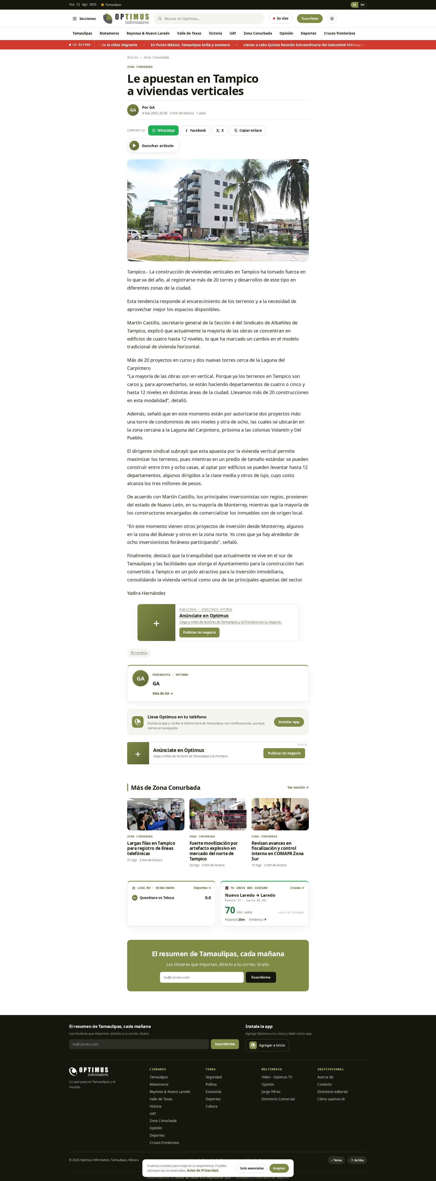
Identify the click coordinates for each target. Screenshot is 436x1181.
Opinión (286, 33)
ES (354, 5)
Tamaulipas (82, 33)
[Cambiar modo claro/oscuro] (332, 18)
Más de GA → (163, 693)
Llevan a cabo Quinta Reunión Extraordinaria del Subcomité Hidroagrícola (253, 45)
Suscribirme (260, 977)
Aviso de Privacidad (202, 1170)
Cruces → (297, 888)
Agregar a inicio (272, 1045)
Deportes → (202, 888)
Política (211, 1084)
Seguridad (214, 1077)
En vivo (282, 18)
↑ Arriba (357, 1160)
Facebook (198, 130)
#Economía (139, 653)
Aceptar (279, 1168)
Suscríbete (310, 18)
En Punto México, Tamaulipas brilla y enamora (137, 45)
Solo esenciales (252, 1168)
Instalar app (289, 722)
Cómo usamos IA (331, 1099)
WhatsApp (166, 130)
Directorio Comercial (278, 1099)
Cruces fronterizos (339, 33)
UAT (233, 33)
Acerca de (325, 1077)
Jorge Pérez (271, 1091)
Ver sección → (298, 787)
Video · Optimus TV (277, 1077)
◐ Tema (336, 1160)
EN (362, 5)
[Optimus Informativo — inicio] (126, 19)
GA (152, 107)
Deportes (308, 33)
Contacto (324, 1084)
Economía (213, 1091)
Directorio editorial (332, 1091)
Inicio (132, 58)
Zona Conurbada (258, 33)
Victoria (215, 33)
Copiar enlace (250, 130)
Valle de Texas (189, 33)
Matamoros (109, 33)
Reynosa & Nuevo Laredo (148, 33)
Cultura (211, 1106)
